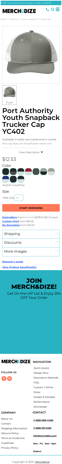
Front (9, 102)
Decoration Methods (46, 377)
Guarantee (7, 442)
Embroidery (9, 217)
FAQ (36, 382)
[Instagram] (9, 378)
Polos (37, 392)
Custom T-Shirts (43, 387)
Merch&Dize (42, 461)
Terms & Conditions (13, 438)
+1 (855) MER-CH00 (43, 420)
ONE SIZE (8, 197)
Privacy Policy (9, 447)
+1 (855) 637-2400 (42, 428)
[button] (52, 9)
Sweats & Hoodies (44, 397)
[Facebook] (4, 378)
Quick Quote (41, 368)
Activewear (40, 406)
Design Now (41, 372)
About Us (6, 418)
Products (13, 19)
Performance (41, 401)
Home (4, 19)
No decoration (11, 225)
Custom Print (10, 221)
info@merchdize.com (45, 435)
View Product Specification (19, 267)
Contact (6, 423)
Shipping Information (14, 428)
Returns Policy (10, 433)
